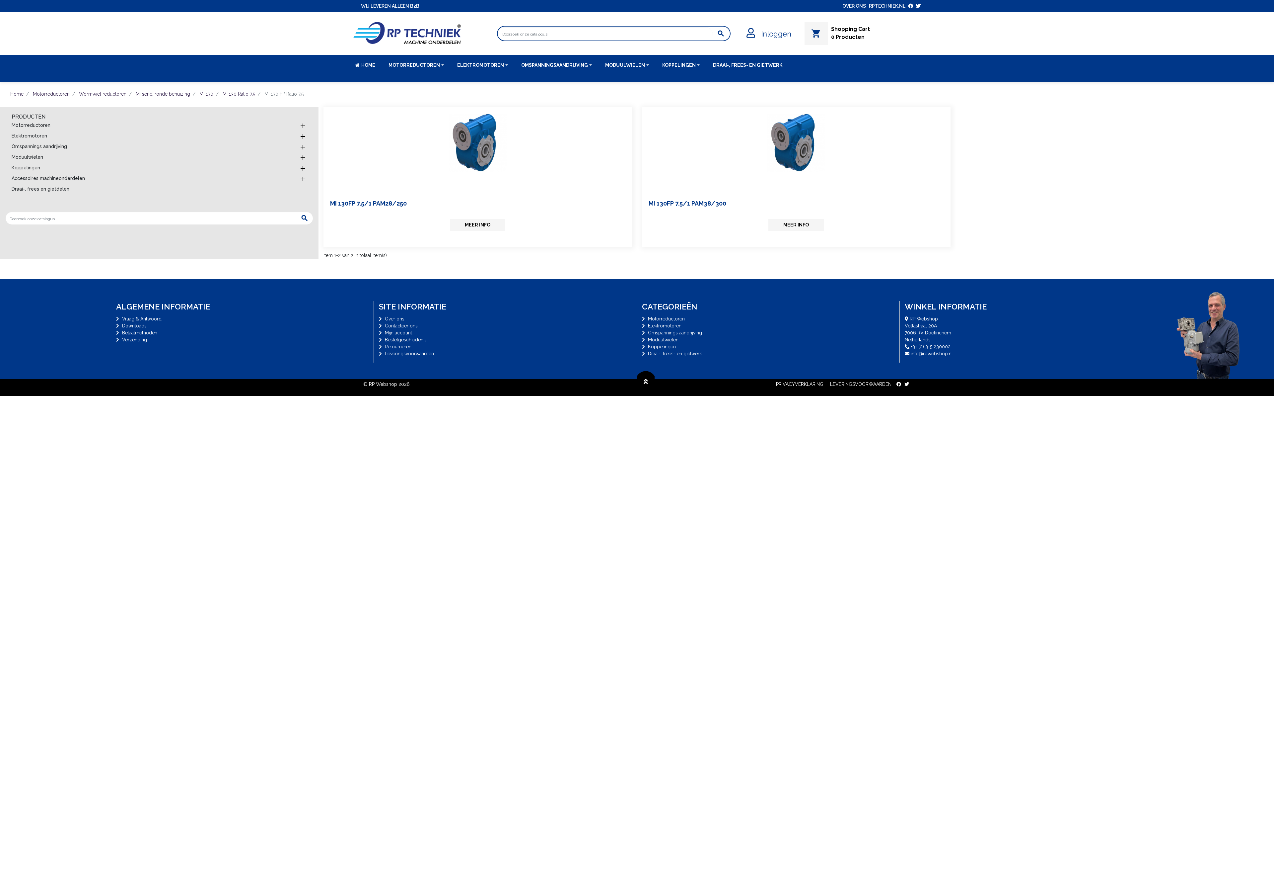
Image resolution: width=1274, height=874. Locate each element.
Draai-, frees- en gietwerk (675, 353)
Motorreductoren (31, 125)
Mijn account (398, 332)
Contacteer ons (401, 325)
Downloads (134, 325)
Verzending (134, 339)
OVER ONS (854, 6)
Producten (28, 117)
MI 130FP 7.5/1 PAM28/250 (368, 203)
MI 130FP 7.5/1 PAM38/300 (687, 203)
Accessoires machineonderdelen (48, 178)
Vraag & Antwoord (142, 318)
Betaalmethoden (139, 332)
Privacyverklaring (799, 384)
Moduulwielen (27, 157)
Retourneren (398, 346)
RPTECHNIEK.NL (887, 6)
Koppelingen (26, 167)
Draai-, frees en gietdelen (40, 189)
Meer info (477, 224)
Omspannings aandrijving (39, 146)
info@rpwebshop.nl (932, 353)
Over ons (394, 318)
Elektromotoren (29, 135)
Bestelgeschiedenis (406, 339)
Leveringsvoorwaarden (409, 353)
